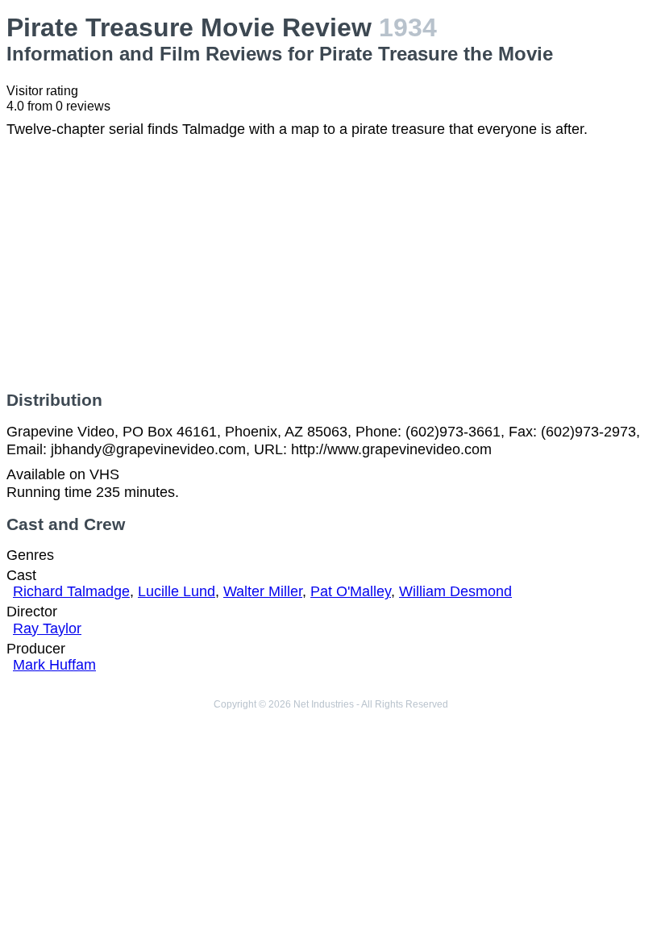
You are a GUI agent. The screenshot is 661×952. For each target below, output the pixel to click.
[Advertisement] (330, 265)
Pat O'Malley (350, 591)
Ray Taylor (47, 628)
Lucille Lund (176, 591)
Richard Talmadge (71, 591)
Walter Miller (262, 591)
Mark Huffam (54, 665)
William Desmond (455, 591)
